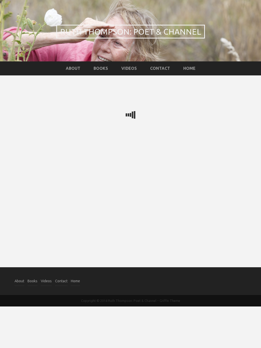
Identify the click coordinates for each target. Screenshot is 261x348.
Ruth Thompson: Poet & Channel (130, 31)
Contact (160, 68)
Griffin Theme (170, 300)
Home (189, 68)
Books (101, 68)
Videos (129, 68)
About (73, 68)
